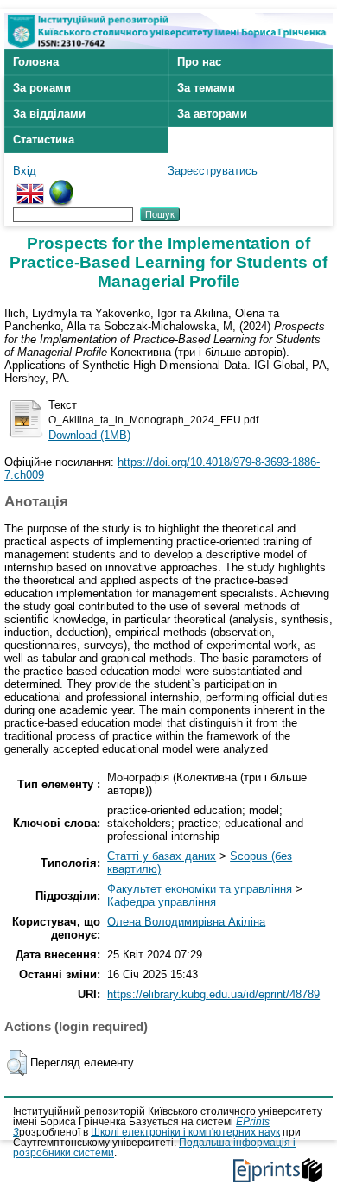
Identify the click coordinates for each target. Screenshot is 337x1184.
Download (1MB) (89, 435)
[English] (30, 186)
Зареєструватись (213, 170)
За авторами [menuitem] (212, 113)
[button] (17, 1063)
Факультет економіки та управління (199, 888)
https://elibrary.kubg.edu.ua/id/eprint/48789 (213, 994)
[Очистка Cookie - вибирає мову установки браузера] (61, 186)
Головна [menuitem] (36, 61)
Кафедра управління (161, 901)
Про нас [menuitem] (199, 61)
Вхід (24, 170)
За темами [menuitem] (206, 87)
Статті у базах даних (161, 856)
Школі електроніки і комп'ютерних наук (185, 1132)
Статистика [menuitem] (43, 139)
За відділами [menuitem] (49, 113)
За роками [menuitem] (42, 87)
